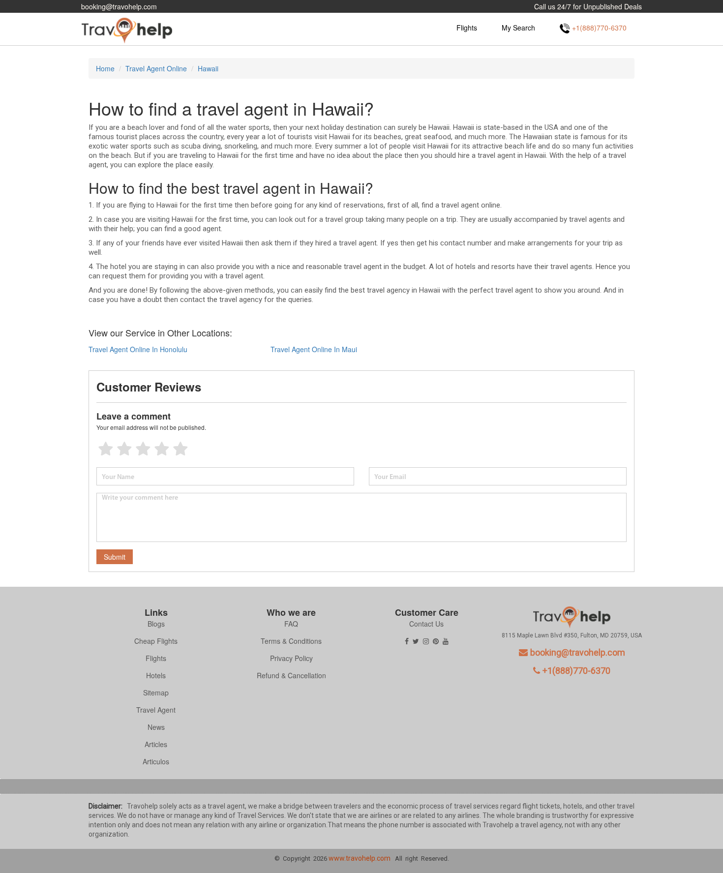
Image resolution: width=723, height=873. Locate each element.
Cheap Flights (156, 641)
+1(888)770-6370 (576, 670)
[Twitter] (416, 641)
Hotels (156, 675)
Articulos (156, 761)
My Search (518, 27)
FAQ (291, 624)
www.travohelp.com (360, 858)
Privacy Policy (291, 658)
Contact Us (426, 624)
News (156, 727)
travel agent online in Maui (314, 349)
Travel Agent (156, 710)
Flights (466, 27)
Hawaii (208, 68)
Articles (156, 744)
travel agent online (156, 68)
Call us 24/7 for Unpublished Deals (588, 6)
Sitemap (156, 692)
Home (105, 68)
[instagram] (426, 641)
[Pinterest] (436, 641)
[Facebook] (407, 641)
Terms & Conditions (291, 641)
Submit (114, 557)
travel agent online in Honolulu (138, 349)
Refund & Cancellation (291, 675)
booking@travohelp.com (119, 6)
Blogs (156, 624)
